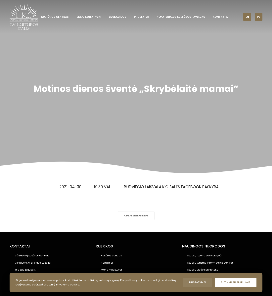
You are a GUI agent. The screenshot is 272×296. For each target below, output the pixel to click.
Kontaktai (221, 17)
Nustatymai (197, 282)
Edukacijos (117, 17)
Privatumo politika (67, 284)
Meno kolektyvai (88, 17)
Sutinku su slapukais (235, 282)
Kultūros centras (55, 17)
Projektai (141, 17)
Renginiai (107, 263)
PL (258, 17)
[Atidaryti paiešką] (237, 17)
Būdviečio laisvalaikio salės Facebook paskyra (171, 187)
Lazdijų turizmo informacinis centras (210, 263)
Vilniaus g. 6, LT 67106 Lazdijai (33, 263)
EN (247, 17)
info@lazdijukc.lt (25, 270)
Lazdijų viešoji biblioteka (202, 270)
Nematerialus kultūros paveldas (181, 17)
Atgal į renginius (136, 215)
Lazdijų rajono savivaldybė (204, 255)
